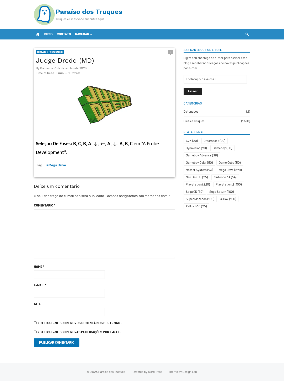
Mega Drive (57, 165)
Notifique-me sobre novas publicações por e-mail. (79, 332)
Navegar (82, 34)
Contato (64, 34)
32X (192, 141)
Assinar (193, 91)
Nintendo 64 (225, 177)
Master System (199, 170)
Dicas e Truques (50, 51)
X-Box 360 (196, 206)
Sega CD (195, 192)
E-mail (40, 285)
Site (37, 304)
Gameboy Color (199, 163)
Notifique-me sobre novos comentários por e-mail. (79, 323)
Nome (39, 267)
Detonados (191, 111)
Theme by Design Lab (182, 372)
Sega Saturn (221, 192)
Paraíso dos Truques (89, 12)
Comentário (44, 205)
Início (48, 34)
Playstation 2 (229, 184)
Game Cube (230, 163)
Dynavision (196, 148)
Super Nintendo (200, 199)
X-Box (228, 199)
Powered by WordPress (147, 372)
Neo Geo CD (197, 177)
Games (45, 68)
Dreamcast (214, 141)
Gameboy (222, 148)
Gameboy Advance (202, 155)
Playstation (198, 184)
